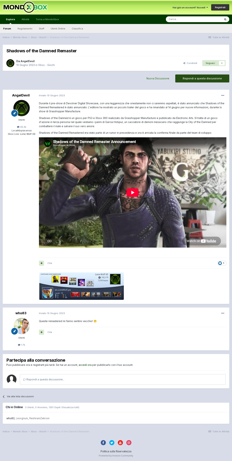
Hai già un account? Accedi (189, 7)
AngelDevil (27, 61)
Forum (7, 28)
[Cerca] (225, 19)
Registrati (220, 7)
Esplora (10, 19)
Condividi (191, 63)
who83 (20, 313)
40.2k (22, 126)
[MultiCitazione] (41, 263)
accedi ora (85, 364)
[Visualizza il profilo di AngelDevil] (10, 63)
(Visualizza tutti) (70, 407)
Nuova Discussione (157, 78)
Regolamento (25, 28)
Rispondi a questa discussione (202, 78)
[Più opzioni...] (222, 95)
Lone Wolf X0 (27, 133)
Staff (41, 28)
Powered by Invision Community (116, 455)
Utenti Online (58, 28)
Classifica (77, 28)
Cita (49, 263)
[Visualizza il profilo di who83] (21, 326)
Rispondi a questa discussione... (45, 379)
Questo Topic (209, 19)
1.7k (22, 344)
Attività (25, 19)
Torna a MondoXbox (47, 19)
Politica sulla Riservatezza (116, 451)
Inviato (52, 95)
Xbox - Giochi (46, 64)
